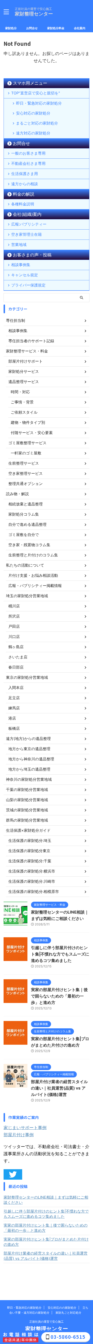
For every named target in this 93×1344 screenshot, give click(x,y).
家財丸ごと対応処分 (68, 1312)
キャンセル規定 (24, 274)
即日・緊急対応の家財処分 (39, 103)
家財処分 (11, 28)
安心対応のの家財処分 (62, 1307)
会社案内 (79, 28)
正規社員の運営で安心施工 (46, 1321)
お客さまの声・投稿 (32, 254)
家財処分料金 (55, 28)
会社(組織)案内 (27, 214)
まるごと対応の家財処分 (37, 123)
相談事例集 (20, 264)
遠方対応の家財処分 (33, 133)
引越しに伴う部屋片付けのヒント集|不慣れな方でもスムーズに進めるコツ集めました (60, 954)
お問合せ (32, 28)
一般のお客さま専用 (28, 153)
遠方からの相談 (24, 183)
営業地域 (18, 244)
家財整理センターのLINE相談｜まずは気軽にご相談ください (46, 1200)
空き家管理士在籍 (26, 234)
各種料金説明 (22, 204)
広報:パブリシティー (28, 224)
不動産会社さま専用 (28, 163)
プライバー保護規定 (28, 285)
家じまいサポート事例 (25, 1127)
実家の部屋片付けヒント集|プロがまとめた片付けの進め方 (46, 1242)
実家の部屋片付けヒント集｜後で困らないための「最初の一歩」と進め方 (59, 996)
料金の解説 (23, 194)
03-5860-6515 (68, 1336)
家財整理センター (34, 14)
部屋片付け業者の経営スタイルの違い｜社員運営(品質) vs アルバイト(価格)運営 (59, 1088)
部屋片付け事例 (19, 1134)
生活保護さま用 (24, 173)
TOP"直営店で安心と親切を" (35, 93)
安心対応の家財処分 (33, 113)
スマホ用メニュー (30, 83)
